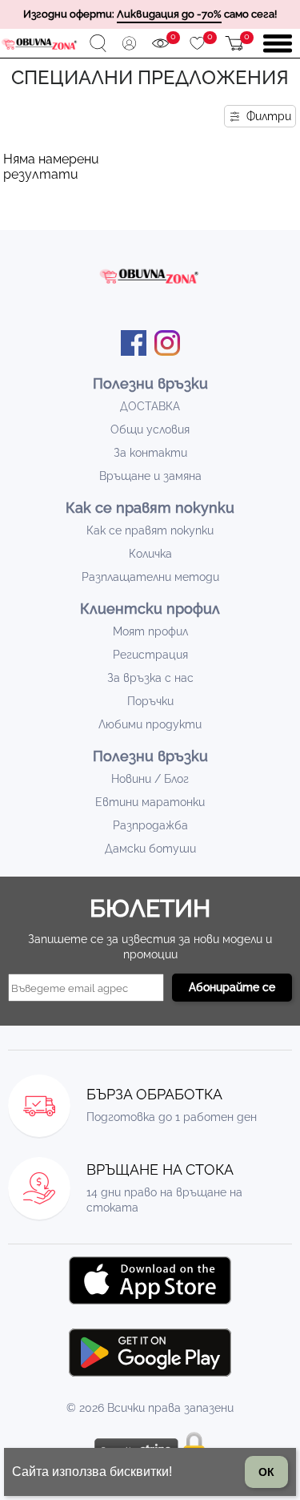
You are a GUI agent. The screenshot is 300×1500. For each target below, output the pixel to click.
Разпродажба (150, 825)
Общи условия (150, 429)
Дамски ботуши (150, 848)
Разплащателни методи (150, 577)
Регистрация (150, 654)
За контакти (150, 452)
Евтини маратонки (150, 802)
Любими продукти (150, 724)
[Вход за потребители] (129, 44)
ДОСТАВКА (150, 406)
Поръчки (150, 701)
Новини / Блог (150, 778)
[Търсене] (98, 44)
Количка (150, 553)
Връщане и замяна (150, 476)
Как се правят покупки (150, 530)
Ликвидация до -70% (169, 14)
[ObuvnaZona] (40, 44)
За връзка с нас (150, 677)
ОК (266, 1472)
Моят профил (150, 631)
